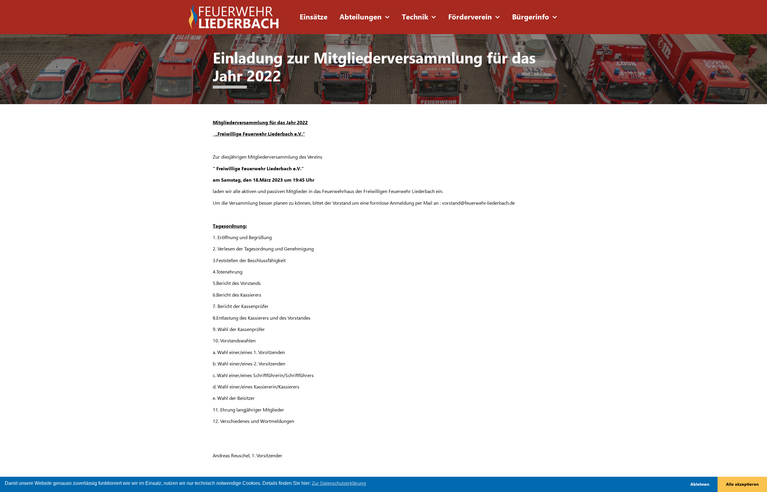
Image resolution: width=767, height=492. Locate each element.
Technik (415, 17)
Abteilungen (360, 17)
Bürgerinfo (530, 17)
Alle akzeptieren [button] (742, 484)
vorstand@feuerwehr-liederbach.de (478, 203)
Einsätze (313, 17)
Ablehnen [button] (699, 484)
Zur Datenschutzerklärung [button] (339, 483)
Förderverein (470, 17)
